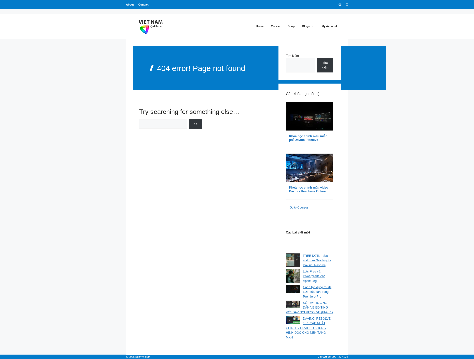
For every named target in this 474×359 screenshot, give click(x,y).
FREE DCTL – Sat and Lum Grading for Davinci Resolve (317, 260)
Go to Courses (298, 207)
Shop (291, 26)
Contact (143, 4)
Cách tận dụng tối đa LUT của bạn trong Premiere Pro (317, 291)
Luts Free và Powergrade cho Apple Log (314, 276)
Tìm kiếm (292, 55)
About (130, 4)
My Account (329, 26)
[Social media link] (339, 4)
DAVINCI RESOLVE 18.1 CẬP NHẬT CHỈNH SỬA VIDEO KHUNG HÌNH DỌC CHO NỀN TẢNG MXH (308, 328)
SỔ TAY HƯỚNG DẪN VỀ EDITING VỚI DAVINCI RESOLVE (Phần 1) (309, 307)
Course (275, 26)
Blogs (306, 26)
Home (259, 26)
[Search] (195, 124)
